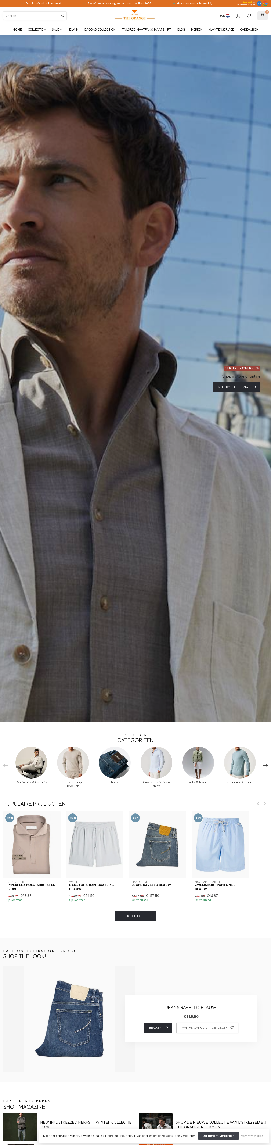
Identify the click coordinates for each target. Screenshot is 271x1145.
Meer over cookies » (253, 1136)
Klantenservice (221, 30)
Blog (181, 30)
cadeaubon (249, 30)
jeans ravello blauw (151, 885)
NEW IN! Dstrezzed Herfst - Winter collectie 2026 (85, 1124)
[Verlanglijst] (249, 15)
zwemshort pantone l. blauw (215, 887)
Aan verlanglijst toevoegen (205, 1028)
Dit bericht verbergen (218, 1136)
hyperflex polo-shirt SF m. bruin (30, 887)
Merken (197, 30)
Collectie (35, 30)
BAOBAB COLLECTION (100, 30)
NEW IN (73, 30)
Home (17, 30)
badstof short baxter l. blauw (91, 887)
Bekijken (155, 1028)
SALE (55, 30)
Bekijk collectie (132, 916)
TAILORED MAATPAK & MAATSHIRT (146, 30)
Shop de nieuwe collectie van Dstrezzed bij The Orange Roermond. (221, 1124)
